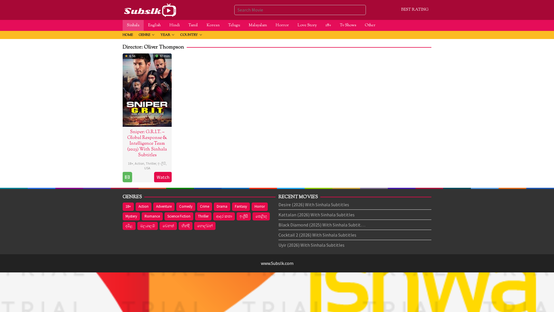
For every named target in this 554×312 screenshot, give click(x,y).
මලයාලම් (147, 225)
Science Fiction (178, 216)
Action (139, 163)
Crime (204, 206)
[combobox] (300, 10)
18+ (130, 163)
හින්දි (185, 225)
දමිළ (129, 225)
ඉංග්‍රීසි (162, 163)
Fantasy (241, 206)
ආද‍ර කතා (224, 216)
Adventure (164, 206)
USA (147, 168)
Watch (163, 177)
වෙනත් (168, 225)
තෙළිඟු (261, 216)
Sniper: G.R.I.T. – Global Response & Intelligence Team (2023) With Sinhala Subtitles (147, 144)
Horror (259, 206)
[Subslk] (150, 9)
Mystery (131, 216)
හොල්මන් (205, 225)
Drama (222, 206)
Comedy (185, 206)
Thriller (151, 163)
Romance (152, 216)
